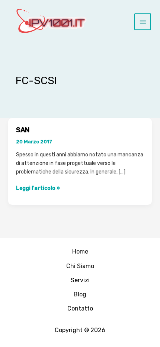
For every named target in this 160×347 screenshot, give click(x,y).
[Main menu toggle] (142, 21)
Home (80, 251)
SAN (22, 130)
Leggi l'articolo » (38, 188)
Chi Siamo (80, 266)
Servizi (80, 280)
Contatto (80, 308)
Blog (80, 294)
